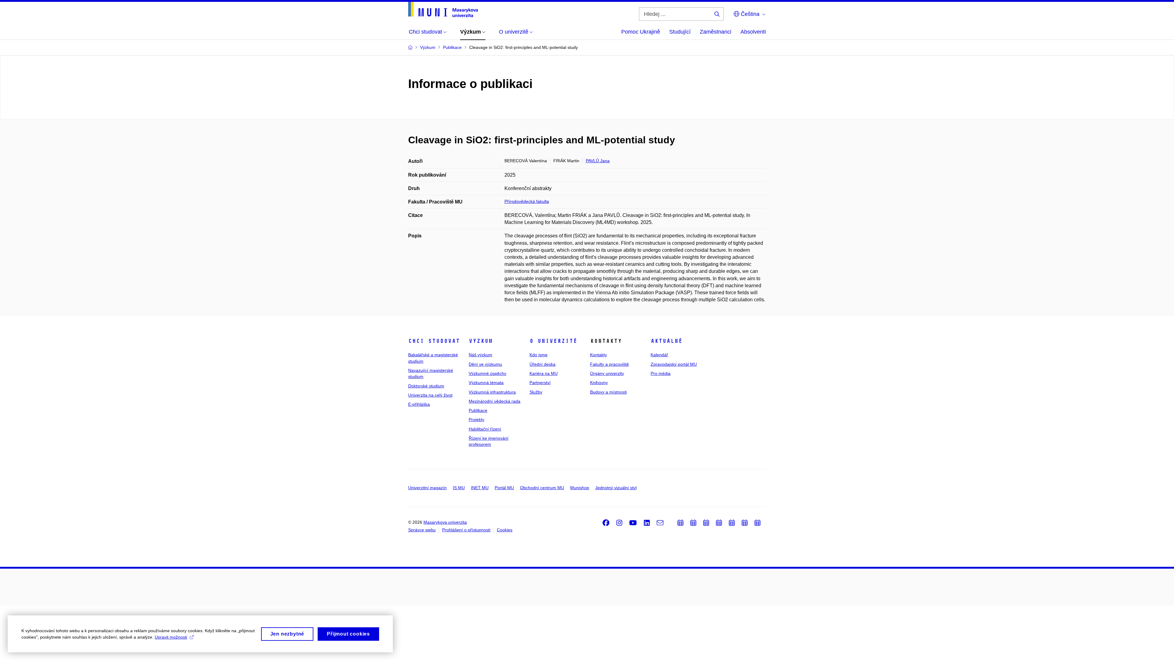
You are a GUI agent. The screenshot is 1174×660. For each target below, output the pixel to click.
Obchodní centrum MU (542, 487)
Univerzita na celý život (430, 395)
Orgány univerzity (607, 373)
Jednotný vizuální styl (616, 487)
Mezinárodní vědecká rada (494, 401)
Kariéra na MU (544, 373)
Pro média (660, 373)
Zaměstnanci (715, 32)
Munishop (579, 487)
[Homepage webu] (443, 9)
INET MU (480, 487)
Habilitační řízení (485, 429)
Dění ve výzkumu (485, 364)
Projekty (476, 419)
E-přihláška (419, 404)
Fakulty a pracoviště (609, 364)
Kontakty (598, 354)
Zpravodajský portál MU (674, 364)
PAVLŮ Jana (598, 160)
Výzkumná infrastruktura (492, 392)
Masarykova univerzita (445, 522)
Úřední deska (543, 364)
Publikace (478, 410)
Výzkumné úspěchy (487, 373)
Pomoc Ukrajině (640, 32)
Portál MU (504, 487)
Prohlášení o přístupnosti (466, 529)
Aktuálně (666, 341)
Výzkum (481, 341)
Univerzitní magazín (427, 487)
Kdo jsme (539, 354)
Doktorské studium (426, 385)
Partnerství (540, 382)
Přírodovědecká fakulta (526, 201)
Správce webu (422, 529)
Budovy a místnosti (608, 392)
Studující (680, 32)
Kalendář (659, 354)
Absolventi (753, 32)
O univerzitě (553, 341)
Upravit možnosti (171, 637)
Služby (536, 392)
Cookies (504, 529)
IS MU (459, 487)
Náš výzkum (480, 354)
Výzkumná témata (486, 382)
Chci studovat (434, 341)
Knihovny (599, 382)
